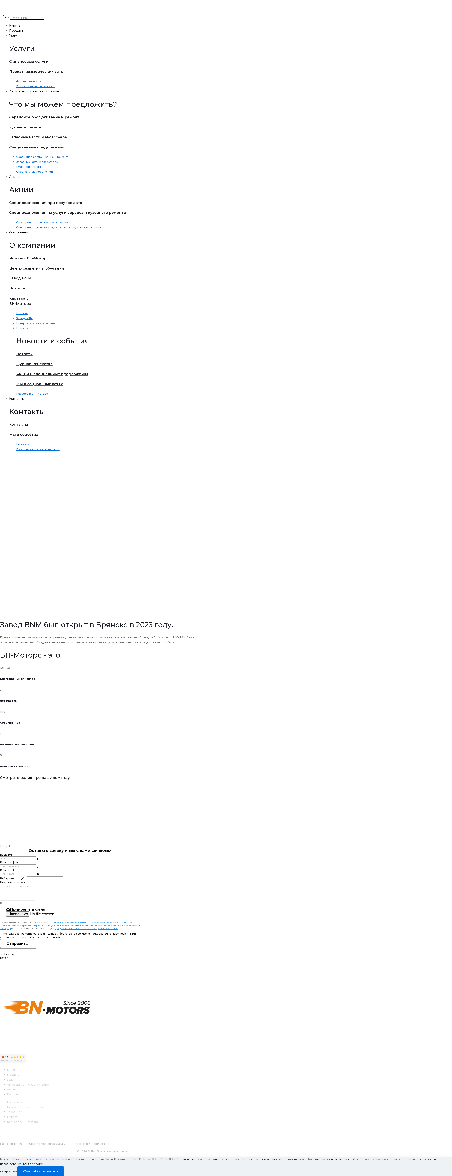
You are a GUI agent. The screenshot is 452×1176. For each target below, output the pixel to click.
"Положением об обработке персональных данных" (29, 925)
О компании (15, 1102)
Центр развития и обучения (26, 1107)
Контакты (13, 1094)
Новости (13, 1117)
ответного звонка (108, 928)
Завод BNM (15, 1112)
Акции (11, 1089)
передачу (5, 928)
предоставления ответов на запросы (76, 928)
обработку (131, 925)
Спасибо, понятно (40, 1171)
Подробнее (8, 1171)
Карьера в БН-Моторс (23, 1122)
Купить (12, 1069)
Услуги (11, 1079)
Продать (13, 1074)
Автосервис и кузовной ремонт (29, 1084)
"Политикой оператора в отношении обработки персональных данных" (91, 922)
